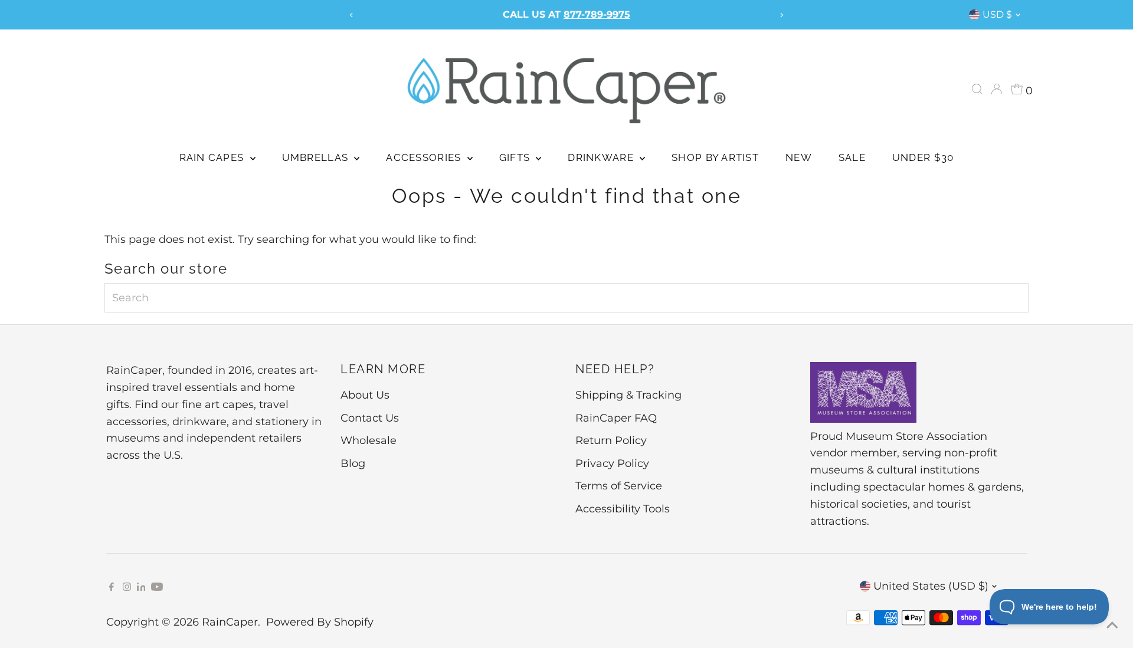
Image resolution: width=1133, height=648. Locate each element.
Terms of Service (618, 485)
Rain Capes (213, 157)
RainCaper (230, 622)
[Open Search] (977, 89)
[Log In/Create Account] (996, 89)
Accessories (425, 157)
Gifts (516, 157)
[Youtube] (157, 587)
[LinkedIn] (143, 587)
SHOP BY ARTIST (715, 157)
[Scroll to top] (1109, 624)
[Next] (781, 15)
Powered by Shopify (320, 622)
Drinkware (602, 157)
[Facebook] (111, 587)
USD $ (997, 14)
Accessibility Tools (622, 508)
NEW (798, 157)
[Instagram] (127, 587)
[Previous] (351, 15)
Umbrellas (317, 157)
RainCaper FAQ (616, 418)
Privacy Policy (612, 463)
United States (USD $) (930, 586)
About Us (364, 395)
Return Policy (611, 440)
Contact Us (369, 418)
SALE (852, 157)
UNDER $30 (923, 157)
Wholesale (368, 440)
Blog (352, 463)
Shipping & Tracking (628, 395)
